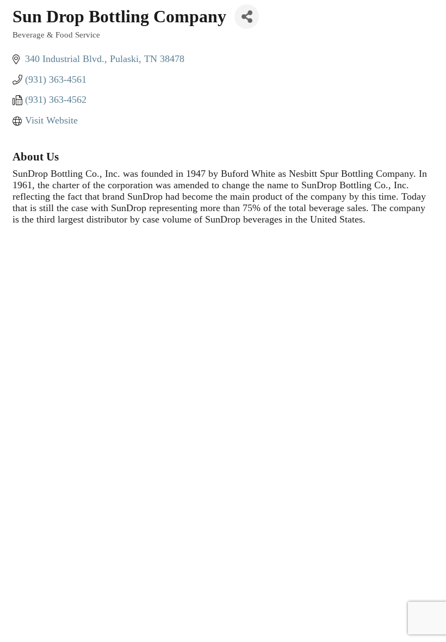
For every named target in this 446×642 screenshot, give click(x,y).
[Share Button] (246, 16)
